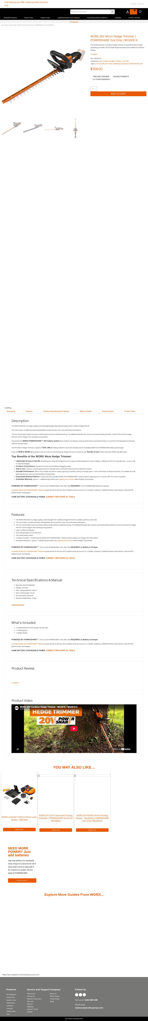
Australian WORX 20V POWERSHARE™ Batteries (28, 490)
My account (31, 994)
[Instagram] (80, 994)
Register (133, 4)
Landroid (10, 1006)
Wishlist (30, 1012)
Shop (6, 25)
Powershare (11, 1003)
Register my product (34, 999)
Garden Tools (11, 1000)
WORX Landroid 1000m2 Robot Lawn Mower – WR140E (19, 818)
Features (29, 411)
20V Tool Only (99, 64)
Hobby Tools (11, 1011)
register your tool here (66, 479)
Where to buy (54, 996)
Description (11, 411)
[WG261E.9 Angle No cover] (44, 76)
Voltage (11, 25)
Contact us (140, 4)
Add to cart (118, 93)
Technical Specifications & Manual (56, 411)
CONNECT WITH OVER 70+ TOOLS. (60, 497)
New (8, 1014)
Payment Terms (32, 1009)
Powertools (11, 997)
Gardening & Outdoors (121, 64)
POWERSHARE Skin (136, 64)
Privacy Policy (54, 999)
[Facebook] (76, 994)
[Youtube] (84, 994)
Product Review (108, 411)
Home (2, 25)
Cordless (105, 61)
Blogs (52, 1001)
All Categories (11, 994)
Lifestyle (9, 1008)
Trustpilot (74, 22)
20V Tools (108, 64)
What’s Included (85, 411)
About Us (53, 994)
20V (15, 25)
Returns (30, 1004)
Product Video (129, 411)
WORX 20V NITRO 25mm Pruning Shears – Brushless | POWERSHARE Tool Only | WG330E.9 (92, 818)
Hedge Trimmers (115, 61)
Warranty (30, 1001)
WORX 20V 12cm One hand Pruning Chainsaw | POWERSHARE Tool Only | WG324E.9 (55, 818)
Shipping (30, 1007)
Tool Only (125, 61)
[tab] (14, 411)
